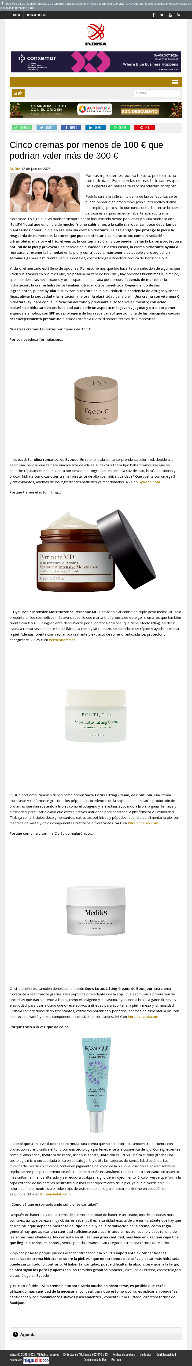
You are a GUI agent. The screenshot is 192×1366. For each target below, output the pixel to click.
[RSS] (178, 14)
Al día (15, 168)
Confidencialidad (166, 1354)
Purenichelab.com (143, 823)
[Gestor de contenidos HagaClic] (36, 1360)
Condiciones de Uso (95, 1359)
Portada (116, 1359)
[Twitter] (162, 14)
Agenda (28, 1334)
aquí (30, 8)
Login (16, 15)
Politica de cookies (124, 1354)
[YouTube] (170, 14)
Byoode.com (149, 481)
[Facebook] (153, 14)
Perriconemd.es (62, 639)
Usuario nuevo (36, 15)
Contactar (145, 1354)
